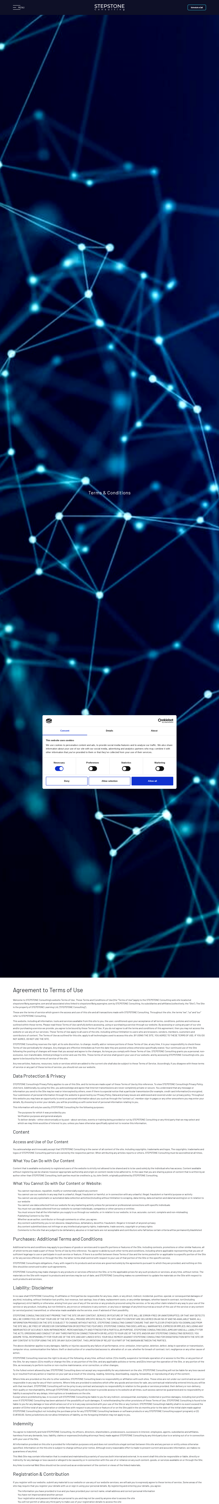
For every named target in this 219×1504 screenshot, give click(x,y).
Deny (66, 781)
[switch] (92, 768)
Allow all (152, 781)
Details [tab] (109, 730)
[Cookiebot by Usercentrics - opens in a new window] (160, 721)
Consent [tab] (64, 730)
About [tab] (154, 730)
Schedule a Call (197, 7)
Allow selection (110, 781)
